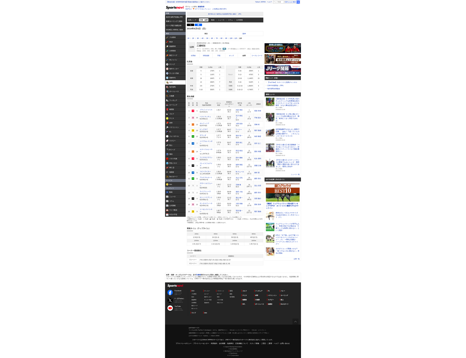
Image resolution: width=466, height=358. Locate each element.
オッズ (231, 55)
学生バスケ (220, 302)
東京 (206, 34)
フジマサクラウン (206, 157)
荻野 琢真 (239, 165)
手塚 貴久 (257, 118)
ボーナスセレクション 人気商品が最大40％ (211, 9)
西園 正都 (257, 165)
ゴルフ (244, 291)
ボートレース (259, 304)
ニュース (221, 20)
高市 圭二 (257, 143)
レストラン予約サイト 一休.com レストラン (250, 330)
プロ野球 (193, 294)
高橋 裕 (257, 124)
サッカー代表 (208, 299)
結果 (244, 55)
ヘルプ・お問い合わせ (282, 343)
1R (188, 38)
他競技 (270, 304)
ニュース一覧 (295, 174)
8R (221, 38)
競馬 (231, 294)
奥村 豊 (257, 172)
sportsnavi (175, 285)
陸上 (282, 300)
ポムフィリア (204, 123)
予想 (218, 55)
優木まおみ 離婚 (290, 2)
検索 (298, 2)
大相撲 (257, 300)
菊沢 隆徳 (257, 130)
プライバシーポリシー (183, 343)
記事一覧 (297, 259)
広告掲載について (241, 343)
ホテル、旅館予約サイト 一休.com (224, 330)
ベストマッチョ (205, 117)
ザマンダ (203, 135)
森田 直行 (257, 178)
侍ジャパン (194, 308)
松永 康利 (257, 158)
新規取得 (201, 7)
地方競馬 (232, 297)
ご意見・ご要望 (266, 343)
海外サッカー (208, 297)
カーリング (284, 295)
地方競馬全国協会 (273, 89)
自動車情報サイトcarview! (196, 333)
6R (212, 38)
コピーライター (205, 171)
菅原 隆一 (239, 211)
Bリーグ (219, 294)
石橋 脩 (238, 185)
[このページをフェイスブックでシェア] (198, 25)
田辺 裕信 (239, 151)
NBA (218, 297)
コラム (230, 20)
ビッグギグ (204, 129)
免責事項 (230, 343)
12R (240, 38)
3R (198, 38)
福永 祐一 (239, 135)
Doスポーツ (284, 304)
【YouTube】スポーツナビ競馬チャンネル (282, 82)
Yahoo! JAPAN (260, 2)
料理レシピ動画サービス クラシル (216, 333)
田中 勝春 (239, 158)
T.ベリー (239, 129)
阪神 (244, 34)
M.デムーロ (240, 172)
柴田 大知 (239, 192)
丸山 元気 (239, 178)
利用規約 (214, 343)
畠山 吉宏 (257, 185)
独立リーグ (194, 305)
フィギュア (258, 291)
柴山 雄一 (239, 198)
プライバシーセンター (201, 343)
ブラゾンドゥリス (206, 110)
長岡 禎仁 (239, 142)
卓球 (256, 295)
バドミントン (272, 295)
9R (226, 38)
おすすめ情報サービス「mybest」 (199, 335)
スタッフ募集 (254, 343)
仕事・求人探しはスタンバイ (237, 333)
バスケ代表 (220, 299)
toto (205, 313)
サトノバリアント (206, 197)
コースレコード (256, 55)
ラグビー (271, 300)
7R (217, 38)
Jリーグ (206, 294)
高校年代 (206, 302)
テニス (244, 295)
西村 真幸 (257, 204)
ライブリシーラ (205, 191)
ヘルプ (269, 2)
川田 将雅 (239, 204)
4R (203, 38)
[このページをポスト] (190, 25)
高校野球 (193, 299)
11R (235, 38)
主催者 (198, 275)
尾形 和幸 (257, 111)
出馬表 (193, 55)
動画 (213, 20)
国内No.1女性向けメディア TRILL (258, 333)
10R (231, 38)
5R (207, 38)
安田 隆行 (257, 198)
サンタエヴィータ (206, 203)
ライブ (193, 313)
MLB (192, 297)
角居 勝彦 (257, 136)
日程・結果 (204, 20)
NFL (243, 304)
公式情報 (239, 20)
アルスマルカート (206, 177)
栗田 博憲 (257, 151)
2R (193, 38)
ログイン (188, 9)
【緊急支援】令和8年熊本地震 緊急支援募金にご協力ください (188, 2)
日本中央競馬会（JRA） (276, 85)
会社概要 (222, 343)
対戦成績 (206, 55)
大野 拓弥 (239, 124)
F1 (269, 291)
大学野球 (193, 302)
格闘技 (244, 300)
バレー (283, 291)
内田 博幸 (239, 110)
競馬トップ (192, 20)
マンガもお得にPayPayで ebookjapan (200, 330)
